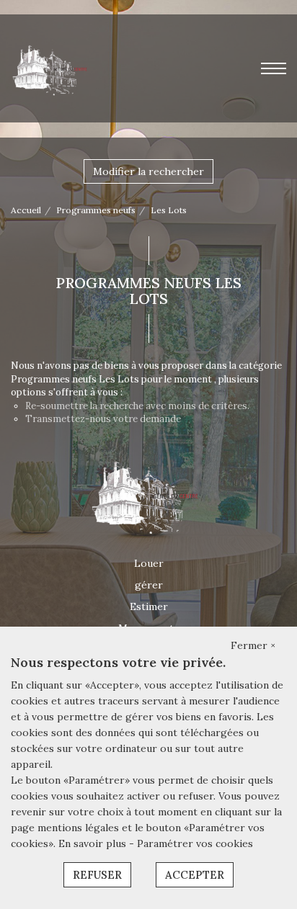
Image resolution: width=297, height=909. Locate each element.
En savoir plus (93, 843)
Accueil (26, 210)
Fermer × (253, 645)
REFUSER (97, 875)
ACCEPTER (194, 875)
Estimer (149, 606)
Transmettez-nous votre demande (103, 419)
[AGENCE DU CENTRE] (52, 67)
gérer (149, 584)
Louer (149, 563)
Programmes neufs (96, 210)
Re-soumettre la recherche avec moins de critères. (137, 406)
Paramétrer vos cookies (195, 843)
